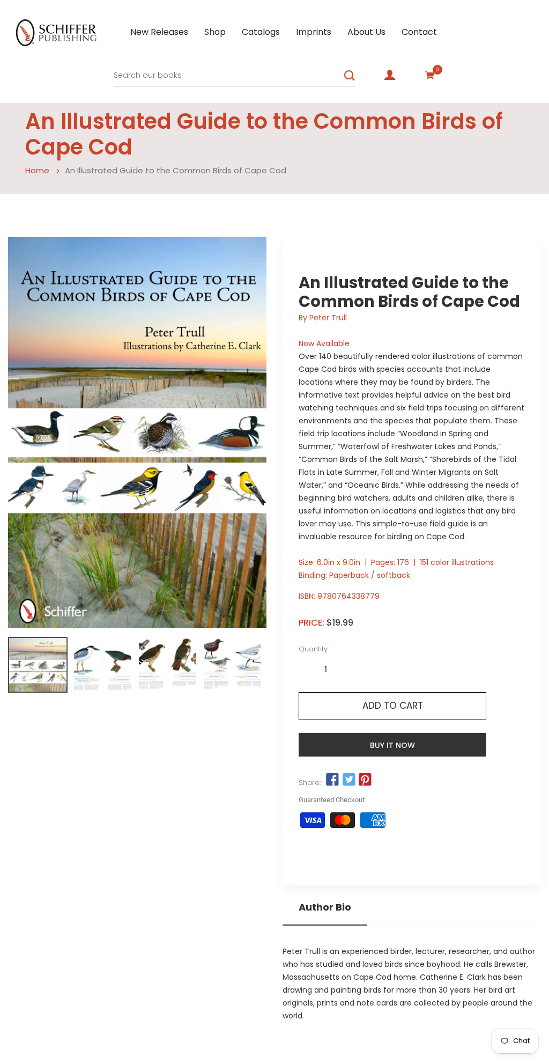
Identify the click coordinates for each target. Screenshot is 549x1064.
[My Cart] (430, 75)
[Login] (389, 75)
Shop (215, 32)
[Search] (349, 75)
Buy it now (392, 745)
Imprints (313, 32)
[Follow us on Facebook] (332, 780)
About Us (366, 32)
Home (37, 170)
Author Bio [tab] (325, 907)
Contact (419, 32)
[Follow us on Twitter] (348, 780)
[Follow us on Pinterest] (365, 780)
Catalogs (261, 32)
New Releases (159, 32)
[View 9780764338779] (38, 665)
